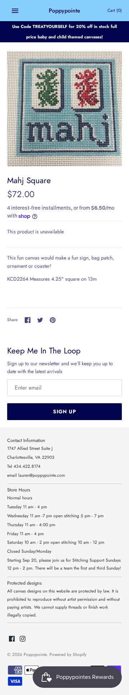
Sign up (64, 411)
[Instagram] (22, 639)
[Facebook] (12, 639)
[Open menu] (15, 11)
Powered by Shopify (67, 654)
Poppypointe (35, 654)
